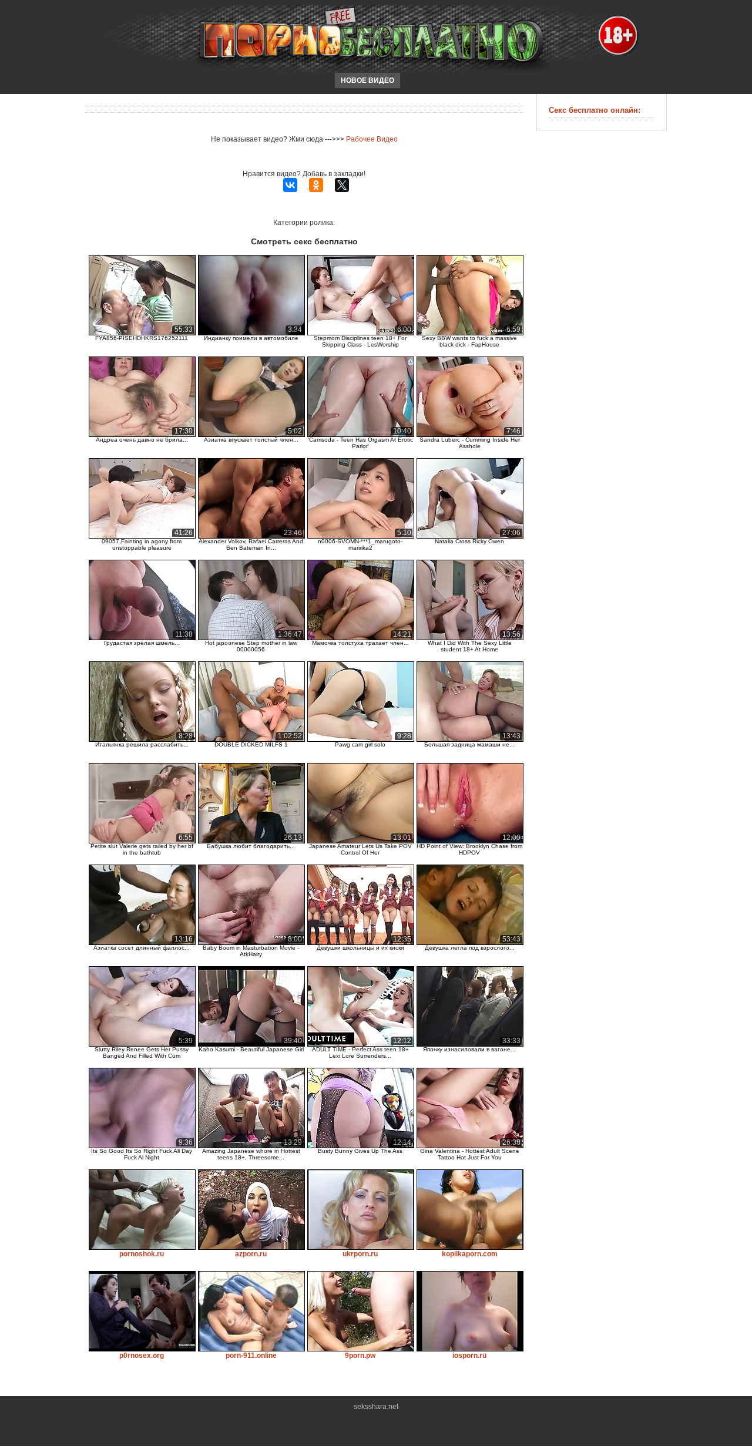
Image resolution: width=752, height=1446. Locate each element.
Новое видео (367, 80)
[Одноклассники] (316, 185)
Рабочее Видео (372, 139)
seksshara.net (376, 1407)
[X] (342, 185)
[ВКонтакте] (290, 185)
